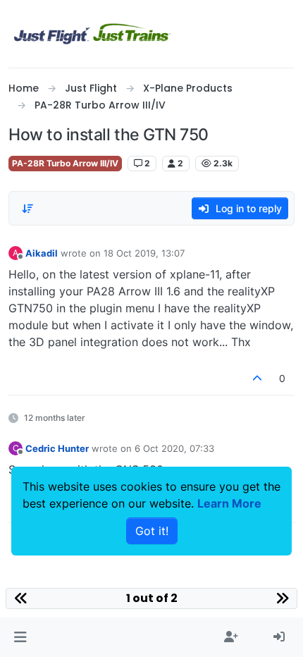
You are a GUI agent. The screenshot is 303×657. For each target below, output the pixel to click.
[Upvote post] (258, 378)
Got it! (151, 531)
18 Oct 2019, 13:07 (144, 253)
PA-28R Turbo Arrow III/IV (65, 163)
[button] (20, 637)
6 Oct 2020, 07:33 (174, 448)
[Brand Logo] (92, 34)
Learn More (229, 503)
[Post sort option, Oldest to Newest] (27, 208)
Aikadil (41, 253)
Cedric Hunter (57, 448)
